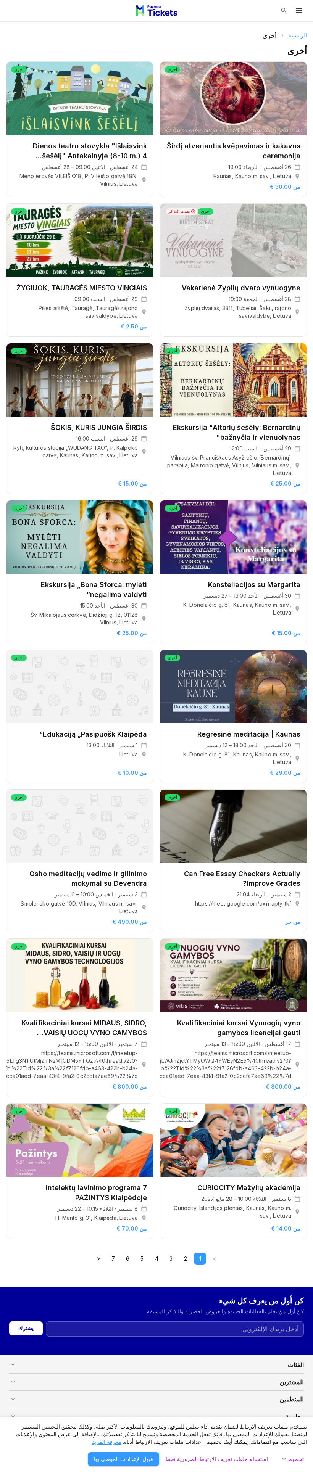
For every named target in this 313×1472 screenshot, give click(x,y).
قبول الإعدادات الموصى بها (123, 1459)
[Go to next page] (98, 1259)
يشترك (26, 1328)
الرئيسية (298, 35)
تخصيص (292, 1459)
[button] (156, 1364)
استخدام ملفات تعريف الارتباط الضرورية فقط (216, 1459)
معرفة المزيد (106, 1441)
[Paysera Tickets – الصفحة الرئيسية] (156, 10)
